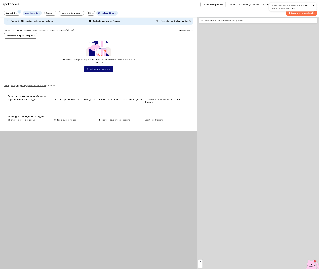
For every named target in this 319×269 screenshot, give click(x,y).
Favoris (266, 4)
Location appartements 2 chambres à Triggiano (121, 99)
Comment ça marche (249, 4)
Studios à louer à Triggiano (66, 120)
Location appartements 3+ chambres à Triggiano (163, 100)
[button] (12, 13)
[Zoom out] (200, 266)
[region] (258, 142)
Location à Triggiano (154, 120)
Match (232, 4)
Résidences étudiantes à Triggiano (114, 120)
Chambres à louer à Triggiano (21, 120)
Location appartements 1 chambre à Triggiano (74, 99)
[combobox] (258, 21)
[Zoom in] (200, 262)
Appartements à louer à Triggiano (23, 99)
